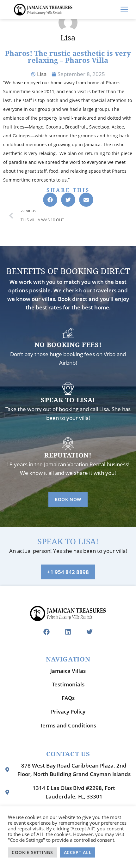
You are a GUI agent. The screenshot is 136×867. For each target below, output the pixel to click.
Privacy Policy (68, 711)
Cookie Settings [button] (32, 852)
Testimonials (68, 684)
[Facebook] (46, 632)
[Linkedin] (68, 632)
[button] (50, 200)
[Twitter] (89, 632)
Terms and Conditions (68, 725)
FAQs (68, 698)
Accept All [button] (78, 852)
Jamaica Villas (68, 670)
